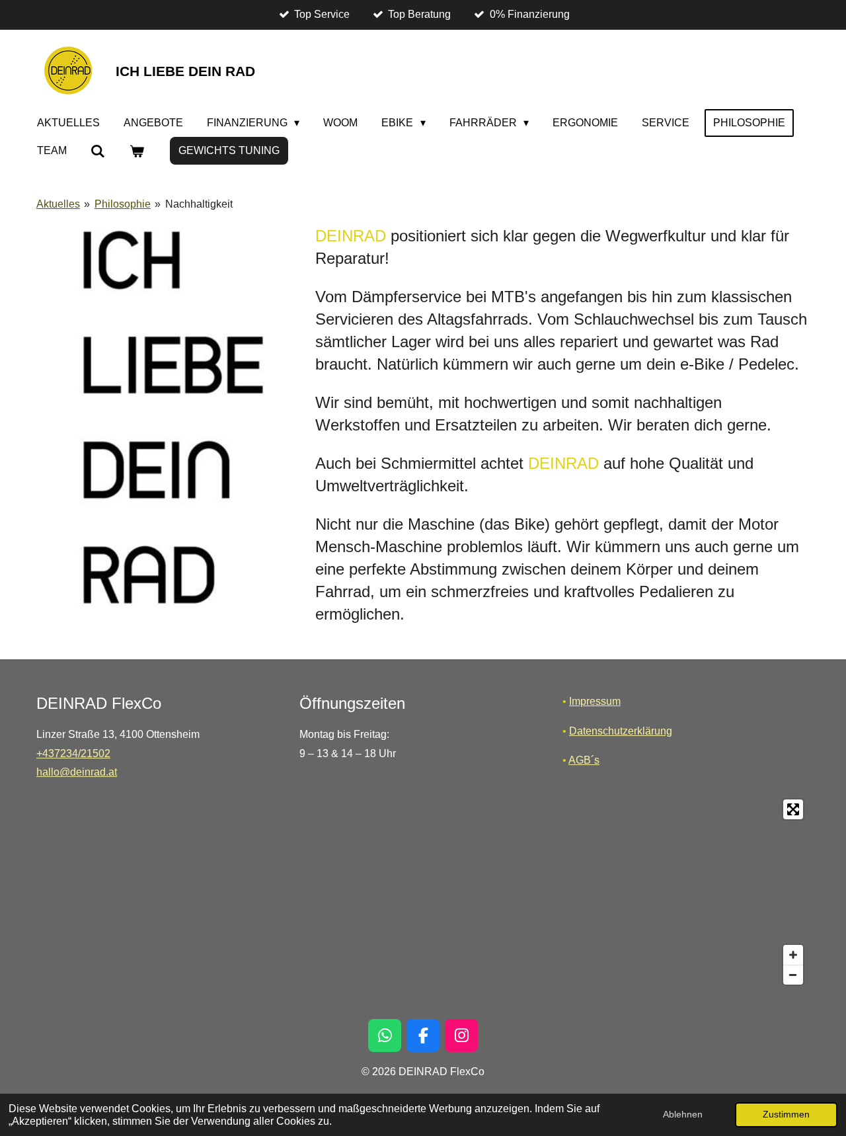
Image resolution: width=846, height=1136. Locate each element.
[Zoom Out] (793, 975)
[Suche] (98, 151)
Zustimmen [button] (786, 1114)
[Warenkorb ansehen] (136, 151)
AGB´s (583, 760)
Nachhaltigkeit (199, 204)
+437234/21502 (73, 753)
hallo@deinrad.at (76, 772)
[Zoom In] (793, 955)
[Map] (423, 892)
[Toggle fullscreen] (793, 809)
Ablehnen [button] (683, 1114)
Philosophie (123, 204)
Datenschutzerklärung (620, 731)
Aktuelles (58, 204)
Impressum (595, 701)
